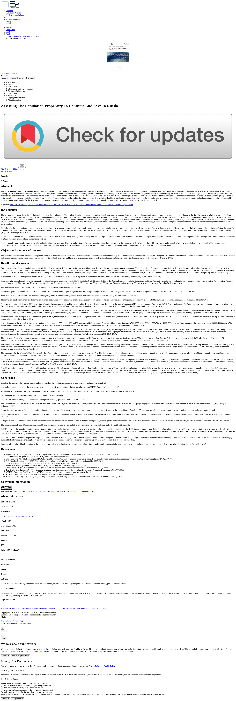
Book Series (10, 30)
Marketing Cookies (11, 679)
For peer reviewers (42, 608)
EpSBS (9, 32)
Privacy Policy (6, 621)
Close (4, 631)
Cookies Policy (19, 621)
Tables (20, 78)
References (30, 78)
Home (8, 27)
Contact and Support (101, 608)
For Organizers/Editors (15, 15)
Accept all (5, 656)
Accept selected (17, 699)
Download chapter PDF (10, 73)
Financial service (16, 205)
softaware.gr (26, 623)
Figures (13, 78)
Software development (10, 623)
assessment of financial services (79, 205)
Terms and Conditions (84, 608)
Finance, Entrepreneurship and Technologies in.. (24, 36)
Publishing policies (57, 608)
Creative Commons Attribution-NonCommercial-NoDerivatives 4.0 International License (58, 491)
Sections (5, 78)
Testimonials (70, 608)
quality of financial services (33, 205)
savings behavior (126, 205)
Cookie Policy (109, 666)
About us (9, 11)
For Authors (10, 17)
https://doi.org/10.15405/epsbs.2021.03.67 (17, 516)
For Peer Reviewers (13, 19)
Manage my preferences (20, 656)
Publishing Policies (13, 13)
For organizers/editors (26, 608)
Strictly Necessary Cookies (14, 670)
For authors (13, 608)
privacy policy (29, 651)
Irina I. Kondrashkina (9, 169)
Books (8, 34)
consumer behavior (112, 205)
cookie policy (44, 651)
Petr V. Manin (6, 171)
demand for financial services (55, 205)
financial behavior (98, 205)
